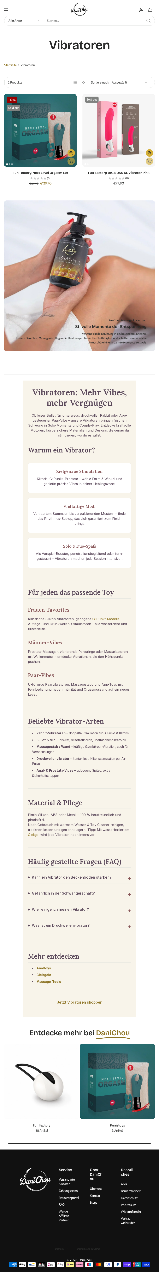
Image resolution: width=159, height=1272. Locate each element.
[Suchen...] (148, 21)
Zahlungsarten (68, 1191)
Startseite (10, 65)
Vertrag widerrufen (128, 1220)
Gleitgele (43, 975)
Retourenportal (68, 1198)
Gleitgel (33, 835)
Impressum (128, 1205)
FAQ (62, 1205)
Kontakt (95, 1196)
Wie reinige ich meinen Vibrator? (60, 909)
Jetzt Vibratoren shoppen (79, 1002)
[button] (6, 9)
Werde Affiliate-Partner (64, 1215)
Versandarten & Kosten (68, 1181)
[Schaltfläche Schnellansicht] (71, 153)
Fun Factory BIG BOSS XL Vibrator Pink (118, 173)
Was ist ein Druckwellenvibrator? (61, 925)
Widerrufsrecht (130, 1212)
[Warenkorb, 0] (150, 9)
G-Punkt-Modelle (105, 619)
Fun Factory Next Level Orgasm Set (40, 173)
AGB (124, 1184)
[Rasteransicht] (83, 82)
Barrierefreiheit (130, 1191)
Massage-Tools (48, 982)
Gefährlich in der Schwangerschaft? (63, 893)
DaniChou (85, 1260)
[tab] (7, 164)
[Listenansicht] (75, 82)
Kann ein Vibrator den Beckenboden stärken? (72, 877)
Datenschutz (129, 1198)
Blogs (93, 1202)
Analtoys (43, 968)
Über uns (96, 1189)
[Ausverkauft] (71, 161)
